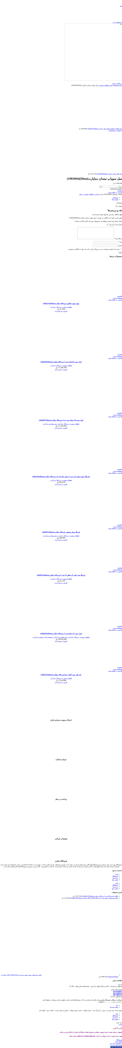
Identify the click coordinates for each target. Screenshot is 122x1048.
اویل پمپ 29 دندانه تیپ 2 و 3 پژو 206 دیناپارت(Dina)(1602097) (61, 420)
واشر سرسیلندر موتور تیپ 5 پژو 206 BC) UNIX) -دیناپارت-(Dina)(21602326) (94, 898)
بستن (120, 1024)
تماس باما (115, 880)
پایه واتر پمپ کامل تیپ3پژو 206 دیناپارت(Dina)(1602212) (61, 675)
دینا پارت (97, 194)
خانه (120, 85)
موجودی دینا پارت (38, 637)
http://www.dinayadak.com (86, 1036)
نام (120, 242)
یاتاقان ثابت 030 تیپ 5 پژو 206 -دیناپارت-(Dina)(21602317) (100, 896)
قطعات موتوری (103, 85)
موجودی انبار (48, 637)
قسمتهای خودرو (113, 85)
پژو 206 (59, 307)
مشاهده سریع (117, 298)
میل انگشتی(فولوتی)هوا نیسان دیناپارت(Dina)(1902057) (104, 128)
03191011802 (55, 2)
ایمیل (120, 245)
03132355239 (36, 2)
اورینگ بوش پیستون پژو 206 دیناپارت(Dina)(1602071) (61, 532)
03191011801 (65, 2)
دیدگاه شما (118, 238)
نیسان (81, 194)
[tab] (59, 198)
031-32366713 (117, 993)
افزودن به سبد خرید (116, 188)
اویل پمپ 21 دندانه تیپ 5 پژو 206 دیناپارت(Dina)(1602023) (61, 633)
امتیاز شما (118, 224)
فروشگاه (115, 876)
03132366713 (46, 2)
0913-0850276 (117, 995)
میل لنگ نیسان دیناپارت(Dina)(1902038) (109, 174)
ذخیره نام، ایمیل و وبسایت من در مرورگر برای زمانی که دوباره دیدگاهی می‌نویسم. (94, 249)
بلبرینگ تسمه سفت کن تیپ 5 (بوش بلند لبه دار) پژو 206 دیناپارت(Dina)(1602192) (61, 477)
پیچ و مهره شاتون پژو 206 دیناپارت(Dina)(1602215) (61, 303)
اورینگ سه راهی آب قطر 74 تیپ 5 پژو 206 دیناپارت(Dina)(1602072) (61, 575)
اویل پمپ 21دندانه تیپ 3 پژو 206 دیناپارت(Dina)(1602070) (61, 362)
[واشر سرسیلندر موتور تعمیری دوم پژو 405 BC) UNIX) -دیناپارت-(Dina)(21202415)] (80, 975)
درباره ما (115, 878)
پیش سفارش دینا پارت (50, 424)
